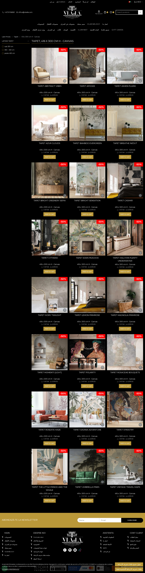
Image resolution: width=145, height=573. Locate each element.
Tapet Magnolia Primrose (125, 315)
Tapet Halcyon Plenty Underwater (125, 259)
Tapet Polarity (87, 372)
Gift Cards (117, 30)
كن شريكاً (85, 2)
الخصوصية (36, 544)
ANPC (105, 548)
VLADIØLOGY (93, 24)
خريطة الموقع (38, 559)
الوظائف (92, 2)
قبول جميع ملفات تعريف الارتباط (129, 564)
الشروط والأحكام (38, 541)
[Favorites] (112, 12)
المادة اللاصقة (94, 30)
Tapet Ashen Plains (125, 86)
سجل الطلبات (134, 537)
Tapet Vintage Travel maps (125, 487)
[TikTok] (80, 550)
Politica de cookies (87, 564)
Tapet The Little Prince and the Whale (49, 488)
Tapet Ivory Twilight (49, 315)
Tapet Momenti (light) (49, 372)
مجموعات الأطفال (52, 24)
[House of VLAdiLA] (72, 12)
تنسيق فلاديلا (105, 30)
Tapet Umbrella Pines (87, 487)
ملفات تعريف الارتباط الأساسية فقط (129, 569)
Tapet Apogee (87, 86)
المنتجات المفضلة (135, 541)
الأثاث (59, 30)
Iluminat (82, 30)
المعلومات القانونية (108, 537)
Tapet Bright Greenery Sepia (50, 200)
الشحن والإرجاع (134, 548)
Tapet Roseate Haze (49, 430)
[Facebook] (65, 550)
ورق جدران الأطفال (38, 30)
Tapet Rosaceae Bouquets (125, 372)
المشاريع (78, 2)
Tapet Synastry (125, 430)
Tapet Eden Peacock (87, 258)
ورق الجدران (26, 30)
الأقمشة (72, 30)
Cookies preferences (10, 569)
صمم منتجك (81, 24)
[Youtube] (75, 550)
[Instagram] (70, 550)
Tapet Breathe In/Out (125, 143)
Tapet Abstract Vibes (49, 86)
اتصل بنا (105, 24)
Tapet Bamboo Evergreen (87, 143)
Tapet (16, 37)
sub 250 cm (9, 46)
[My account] (99, 12)
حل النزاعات (106, 551)
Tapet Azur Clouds (49, 143)
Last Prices (6, 37)
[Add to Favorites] (65, 81)
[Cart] (106, 12)
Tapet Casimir (125, 200)
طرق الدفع (133, 544)
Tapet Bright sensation (87, 200)
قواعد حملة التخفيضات (40, 548)
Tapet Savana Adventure (87, 430)
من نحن (52, 2)
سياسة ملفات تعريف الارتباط (42, 555)
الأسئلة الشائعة (107, 544)
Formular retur (39, 537)
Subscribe (132, 520)
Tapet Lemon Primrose (87, 315)
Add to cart (49, 100)
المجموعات (40, 24)
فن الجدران (51, 30)
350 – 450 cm (9, 50)
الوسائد (65, 30)
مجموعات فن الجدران (68, 24)
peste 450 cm (10, 53)
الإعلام (70, 2)
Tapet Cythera (49, 258)
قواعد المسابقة (38, 551)
